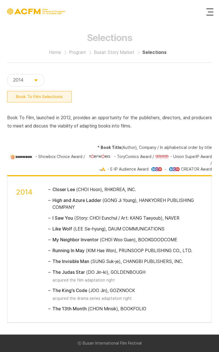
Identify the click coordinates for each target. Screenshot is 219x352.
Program (77, 52)
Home (55, 52)
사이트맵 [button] (209, 12)
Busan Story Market (114, 52)
